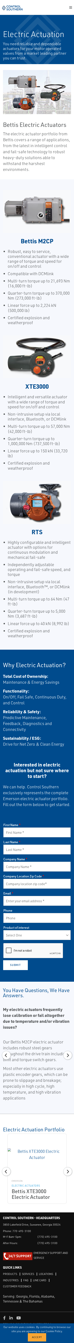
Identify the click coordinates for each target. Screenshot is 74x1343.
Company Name (15, 859)
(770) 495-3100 (47, 1236)
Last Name (12, 842)
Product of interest (16, 927)
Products (10, 1274)
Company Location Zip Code (23, 876)
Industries (11, 1280)
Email (8, 893)
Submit (15, 965)
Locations (46, 1274)
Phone (7, 910)
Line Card (39, 1280)
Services (28, 1274)
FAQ (25, 1280)
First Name (12, 824)
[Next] (67, 1055)
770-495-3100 (21, 1231)
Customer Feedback (17, 1286)
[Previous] (6, 1055)
